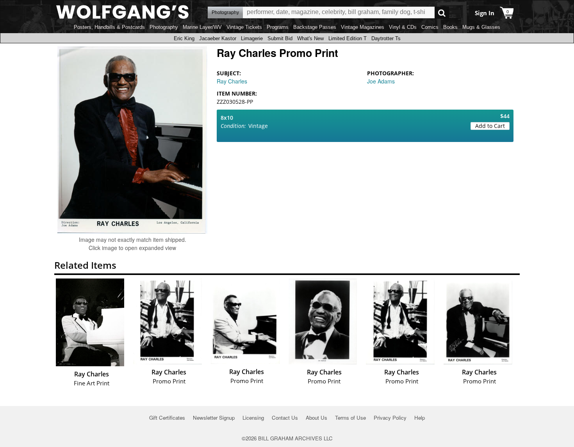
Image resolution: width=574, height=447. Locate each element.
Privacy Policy (390, 417)
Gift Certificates (167, 417)
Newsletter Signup (214, 417)
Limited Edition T (347, 38)
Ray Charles (232, 81)
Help (419, 417)
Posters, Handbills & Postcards (109, 27)
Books (450, 27)
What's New (310, 38)
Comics (430, 27)
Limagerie (252, 38)
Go (442, 13)
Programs (278, 27)
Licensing (253, 417)
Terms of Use (350, 417)
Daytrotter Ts (386, 38)
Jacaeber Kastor (217, 38)
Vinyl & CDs (403, 27)
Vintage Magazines (362, 27)
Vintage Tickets (244, 27)
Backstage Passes (314, 27)
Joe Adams (381, 81)
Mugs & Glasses (481, 27)
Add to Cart (490, 125)
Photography (164, 27)
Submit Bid (279, 38)
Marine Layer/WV (202, 27)
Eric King (184, 38)
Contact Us (285, 417)
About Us (316, 417)
